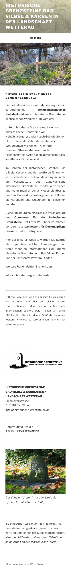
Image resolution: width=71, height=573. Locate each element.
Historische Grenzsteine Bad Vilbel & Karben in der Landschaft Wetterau (32, 16)
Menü (37, 37)
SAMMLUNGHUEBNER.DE (22, 431)
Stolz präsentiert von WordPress (24, 564)
